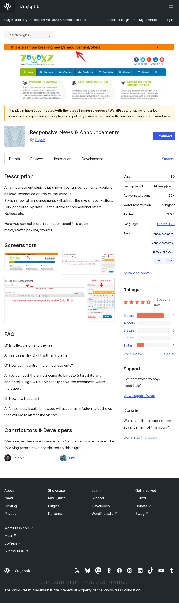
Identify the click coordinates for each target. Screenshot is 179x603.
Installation (62, 159)
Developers (101, 506)
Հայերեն (22, 571)
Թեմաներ (56, 498)
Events (140, 498)
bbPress (13, 543)
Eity (72, 458)
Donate (143, 506)
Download (164, 136)
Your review (133, 354)
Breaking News (163, 251)
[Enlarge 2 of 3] (109, 259)
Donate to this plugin (140, 437)
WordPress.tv (105, 513)
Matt (10, 535)
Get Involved (145, 490)
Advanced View (136, 273)
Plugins (53, 506)
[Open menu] (172, 6)
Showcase (56, 490)
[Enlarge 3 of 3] (109, 284)
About (9, 490)
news (158, 260)
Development (92, 159)
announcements (162, 242)
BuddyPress (16, 551)
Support (168, 159)
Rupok (40, 139)
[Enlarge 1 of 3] (52, 259)
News (9, 498)
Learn (96, 490)
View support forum (139, 395)
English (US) (166, 224)
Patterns (55, 513)
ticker (169, 260)
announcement (163, 234)
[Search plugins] (50, 35)
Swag (142, 513)
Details (14, 159)
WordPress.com (19, 528)
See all (169, 354)
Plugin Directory (16, 20)
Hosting (10, 506)
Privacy (10, 513)
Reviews (37, 159)
